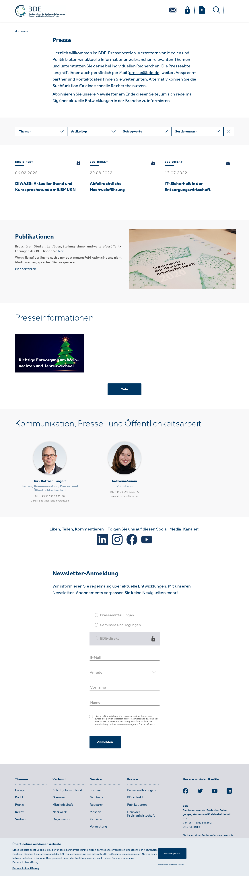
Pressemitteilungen (117, 615)
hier (61, 251)
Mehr (124, 389)
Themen (21, 779)
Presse (24, 31)
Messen (95, 812)
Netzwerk (59, 812)
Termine (96, 790)
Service (96, 779)
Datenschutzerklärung (25, 868)
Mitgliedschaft (62, 805)
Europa (20, 790)
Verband (59, 779)
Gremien (58, 797)
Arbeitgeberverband (67, 790)
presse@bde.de (144, 72)
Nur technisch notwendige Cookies (171, 864)
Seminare (97, 797)
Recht (19, 812)
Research (97, 805)
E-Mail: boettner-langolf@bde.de (49, 500)
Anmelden (105, 742)
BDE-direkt (109, 638)
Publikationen (137, 805)
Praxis (19, 805)
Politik (19, 797)
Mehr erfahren (25, 269)
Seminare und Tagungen (120, 625)
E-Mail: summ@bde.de (124, 496)
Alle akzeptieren (172, 853)
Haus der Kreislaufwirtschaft (141, 814)
